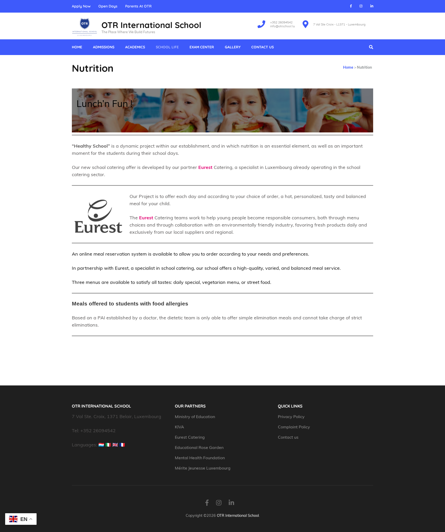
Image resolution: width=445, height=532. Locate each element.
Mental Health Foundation (200, 457)
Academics (135, 47)
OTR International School (151, 25)
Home (77, 47)
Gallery (233, 47)
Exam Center (202, 47)
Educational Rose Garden (199, 447)
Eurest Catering (190, 437)
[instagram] (361, 6)
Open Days (107, 6)
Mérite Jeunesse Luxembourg (202, 468)
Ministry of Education (195, 416)
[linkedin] (371, 6)
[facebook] (351, 6)
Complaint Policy (294, 426)
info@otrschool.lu (282, 26)
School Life (167, 47)
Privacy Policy (291, 416)
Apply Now (81, 6)
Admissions (103, 47)
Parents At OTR (138, 6)
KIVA (179, 426)
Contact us (262, 47)
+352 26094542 (281, 22)
